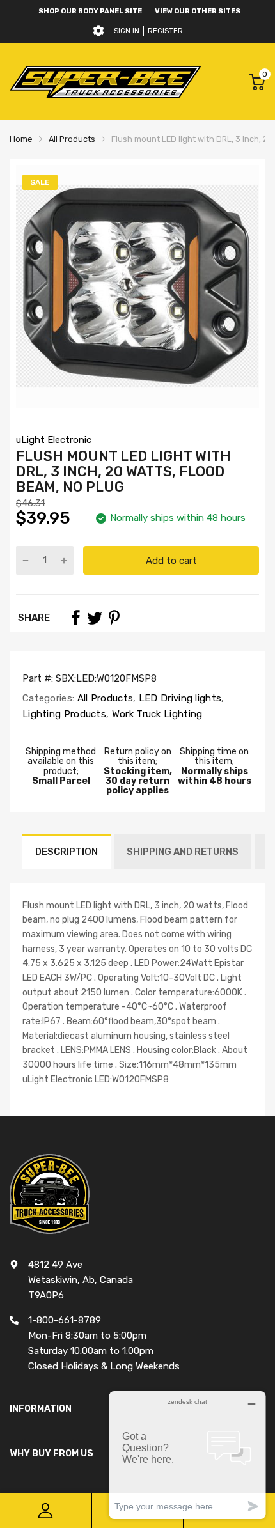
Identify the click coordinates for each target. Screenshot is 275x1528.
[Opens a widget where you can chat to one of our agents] (187, 1455)
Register (165, 31)
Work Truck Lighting (155, 714)
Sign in (126, 31)
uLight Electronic (53, 440)
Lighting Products (64, 714)
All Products (103, 698)
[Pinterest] (114, 617)
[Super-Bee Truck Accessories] (105, 81)
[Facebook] (75, 617)
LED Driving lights (179, 698)
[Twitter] (94, 617)
